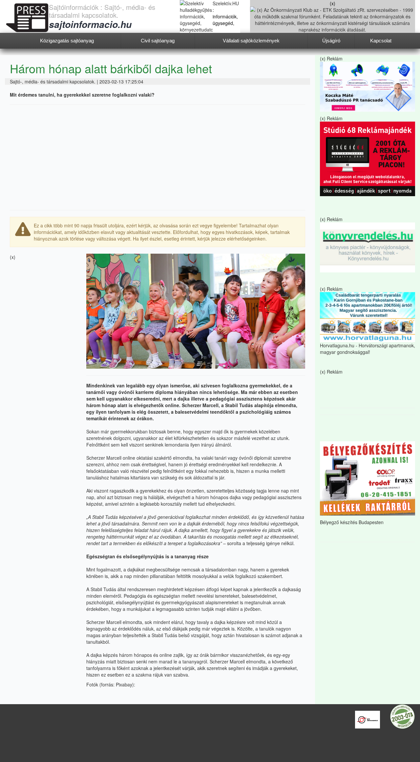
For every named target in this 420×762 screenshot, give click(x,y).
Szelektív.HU (226, 3)
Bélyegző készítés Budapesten (352, 522)
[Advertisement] (157, 157)
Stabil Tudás (103, 589)
